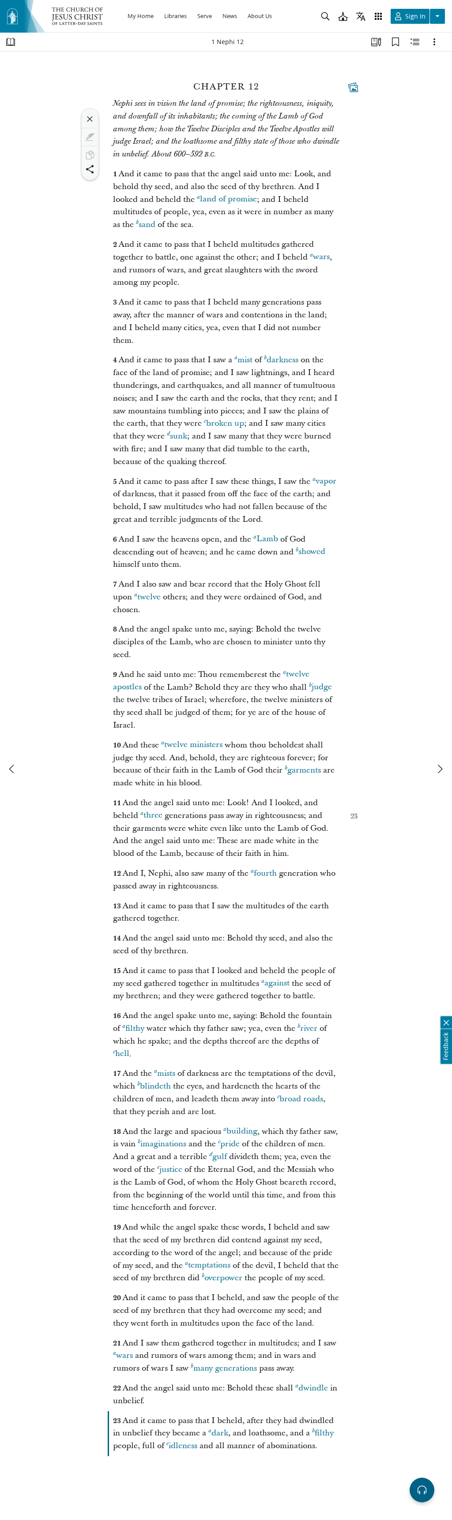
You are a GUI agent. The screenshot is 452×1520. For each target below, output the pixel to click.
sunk (178, 436)
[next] (439, 769)
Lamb (267, 539)
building (241, 1131)
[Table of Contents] (11, 42)
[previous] (12, 769)
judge (322, 687)
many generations (225, 1368)
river (308, 1028)
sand (147, 224)
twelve (149, 596)
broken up (225, 423)
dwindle (313, 1388)
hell (122, 1053)
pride (230, 1143)
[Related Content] (415, 42)
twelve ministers (193, 745)
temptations (209, 1265)
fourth (265, 873)
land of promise (228, 199)
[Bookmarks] (395, 42)
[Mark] (90, 137)
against (277, 983)
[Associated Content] (353, 87)
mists (166, 1073)
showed (311, 551)
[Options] (434, 42)
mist (244, 359)
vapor (326, 481)
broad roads (301, 1098)
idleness (183, 1445)
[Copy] (90, 155)
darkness (282, 359)
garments (304, 770)
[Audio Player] (422, 1490)
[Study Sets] (376, 42)
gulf (219, 1156)
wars (321, 257)
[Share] (90, 169)
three (152, 815)
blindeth (155, 1086)
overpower (223, 1277)
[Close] (90, 119)
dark (219, 1432)
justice (170, 1169)
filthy (134, 1028)
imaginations (163, 1143)
